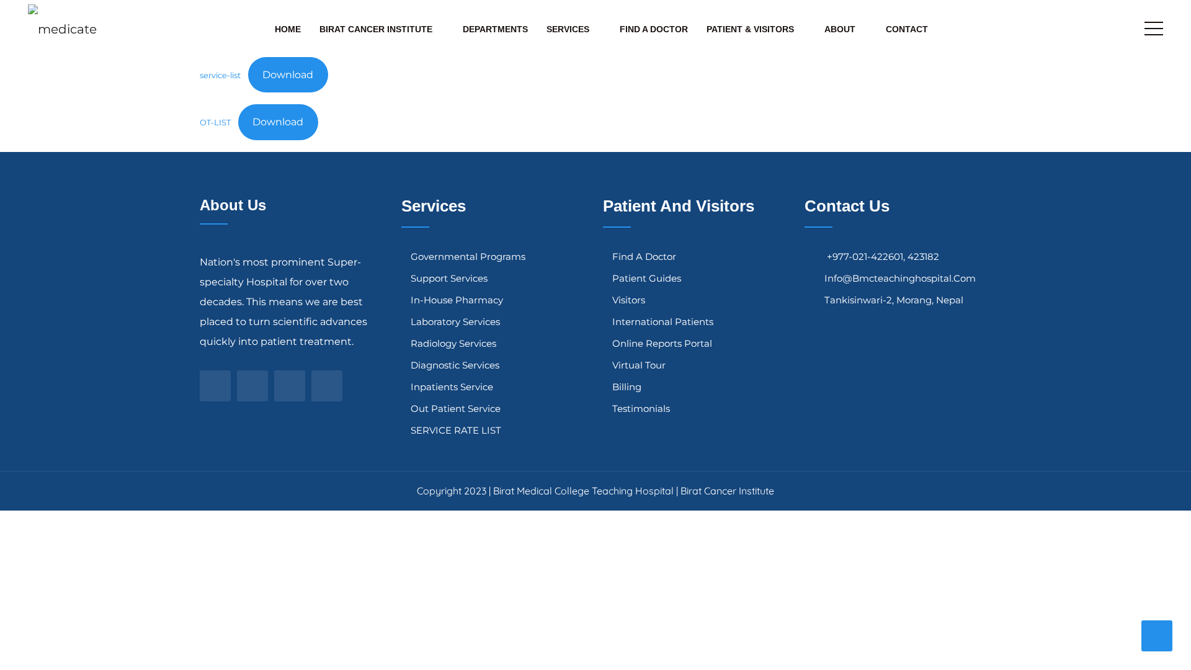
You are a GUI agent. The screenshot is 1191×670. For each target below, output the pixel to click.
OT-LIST (215, 122)
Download (287, 75)
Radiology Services (453, 343)
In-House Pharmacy (457, 300)
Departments (495, 29)
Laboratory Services (455, 322)
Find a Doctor (654, 29)
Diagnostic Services (455, 365)
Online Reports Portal (662, 343)
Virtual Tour (639, 365)
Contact (907, 29)
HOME (288, 29)
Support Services (449, 278)
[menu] (1153, 28)
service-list (220, 75)
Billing (626, 387)
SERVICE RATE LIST (456, 430)
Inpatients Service (452, 387)
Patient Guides (646, 278)
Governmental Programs (468, 256)
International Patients (662, 322)
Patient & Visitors (750, 29)
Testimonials (641, 408)
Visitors (628, 300)
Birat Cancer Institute (375, 29)
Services (567, 29)
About (839, 29)
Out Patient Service (456, 408)
